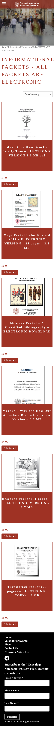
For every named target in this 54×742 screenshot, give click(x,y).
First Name (11, 690)
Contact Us (11, 648)
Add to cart (10, 184)
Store (4, 47)
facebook (6, 658)
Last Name (11, 703)
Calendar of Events (16, 640)
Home (8, 637)
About (8, 644)
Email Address (13, 678)
